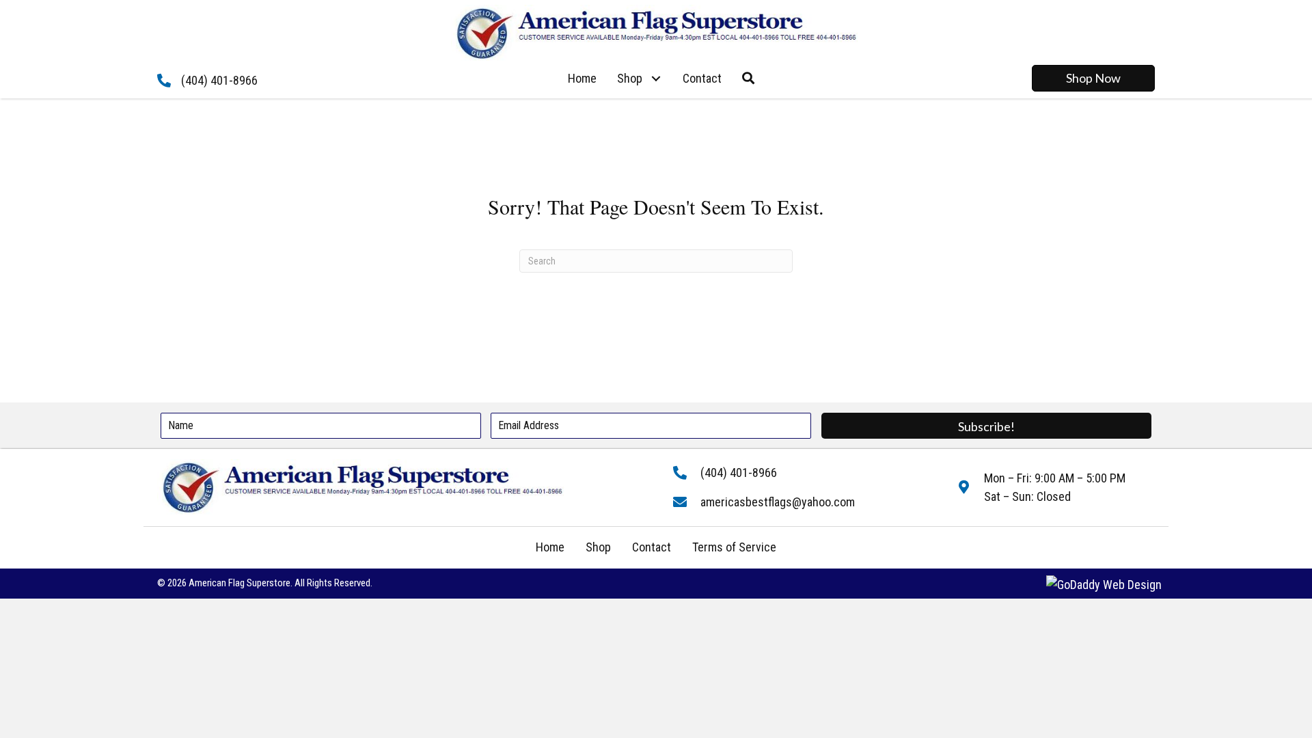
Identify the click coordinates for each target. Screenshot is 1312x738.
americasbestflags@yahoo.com (777, 502)
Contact (651, 547)
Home (550, 547)
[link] (582, 78)
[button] (656, 78)
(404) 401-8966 (219, 80)
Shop (598, 547)
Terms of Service (734, 547)
